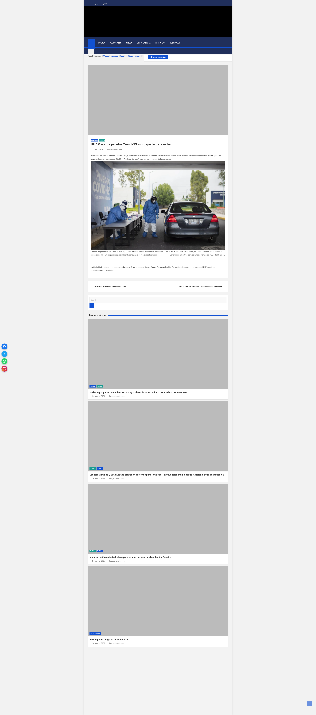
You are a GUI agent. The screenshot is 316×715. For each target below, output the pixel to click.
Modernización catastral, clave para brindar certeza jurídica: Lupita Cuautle (130, 557)
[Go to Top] (309, 703)
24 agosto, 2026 (98, 396)
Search (91, 305)
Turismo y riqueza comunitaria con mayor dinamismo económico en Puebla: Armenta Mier (138, 392)
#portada (114, 56)
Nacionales (115, 43)
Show (129, 43)
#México (130, 56)
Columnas (175, 43)
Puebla (101, 43)
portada (94, 140)
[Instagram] (4, 369)
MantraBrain (90, 708)
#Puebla (106, 56)
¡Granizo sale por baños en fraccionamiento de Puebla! (200, 286)
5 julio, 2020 (98, 149)
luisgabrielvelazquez (115, 149)
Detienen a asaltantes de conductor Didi (110, 286)
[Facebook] (4, 346)
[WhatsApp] (4, 361)
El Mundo (160, 43)
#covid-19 (139, 56)
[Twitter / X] (4, 354)
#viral (122, 56)
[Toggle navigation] (91, 51)
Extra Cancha (143, 43)
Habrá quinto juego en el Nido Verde (108, 639)
